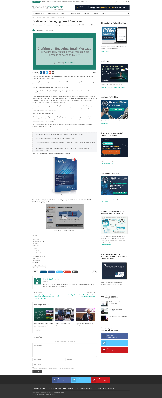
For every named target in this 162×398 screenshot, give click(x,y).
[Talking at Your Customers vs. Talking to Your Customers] (85, 314)
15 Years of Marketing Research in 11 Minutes (118, 302)
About (103, 14)
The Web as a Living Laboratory (118, 316)
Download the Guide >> (107, 287)
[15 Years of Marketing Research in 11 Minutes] (104, 303)
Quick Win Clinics (38, 14)
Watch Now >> (104, 123)
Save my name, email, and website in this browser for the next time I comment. (54, 368)
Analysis (63, 14)
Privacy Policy (97, 388)
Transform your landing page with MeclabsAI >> (113, 87)
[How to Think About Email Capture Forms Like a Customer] (64, 314)
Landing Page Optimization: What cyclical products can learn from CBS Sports (80, 295)
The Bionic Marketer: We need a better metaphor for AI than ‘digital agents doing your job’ (64, 1)
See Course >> (105, 201)
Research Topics (75, 14)
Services (95, 14)
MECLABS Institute (59, 392)
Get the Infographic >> (106, 244)
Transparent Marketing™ (116, 309)
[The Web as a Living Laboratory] (104, 318)
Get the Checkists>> (106, 51)
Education (87, 14)
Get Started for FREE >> (107, 163)
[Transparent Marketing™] (104, 311)
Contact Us (111, 388)
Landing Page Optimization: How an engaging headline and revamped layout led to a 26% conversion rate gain (47, 296)
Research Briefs (53, 14)
